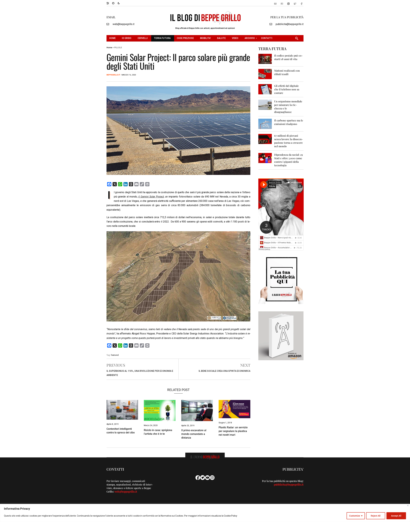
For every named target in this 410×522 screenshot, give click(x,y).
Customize (354, 515)
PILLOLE (118, 47)
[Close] (408, 505)
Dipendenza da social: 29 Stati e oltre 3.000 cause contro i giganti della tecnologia (288, 160)
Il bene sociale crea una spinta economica (224, 371)
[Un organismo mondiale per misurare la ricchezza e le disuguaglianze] (265, 104)
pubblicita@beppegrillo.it (289, 24)
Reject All (376, 515)
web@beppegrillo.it (123, 24)
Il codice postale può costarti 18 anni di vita (288, 57)
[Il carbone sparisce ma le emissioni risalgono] (265, 123)
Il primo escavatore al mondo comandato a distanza (193, 434)
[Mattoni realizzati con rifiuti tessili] (265, 73)
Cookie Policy (230, 515)
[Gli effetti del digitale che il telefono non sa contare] (265, 88)
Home (109, 47)
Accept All (396, 515)
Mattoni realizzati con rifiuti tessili (287, 72)
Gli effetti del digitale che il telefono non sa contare (286, 89)
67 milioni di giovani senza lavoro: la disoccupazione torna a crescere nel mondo (288, 141)
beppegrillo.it (113, 75)
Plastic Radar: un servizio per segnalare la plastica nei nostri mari (233, 431)
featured (115, 355)
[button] (109, 3)
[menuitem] (113, 38)
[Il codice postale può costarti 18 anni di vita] (265, 58)
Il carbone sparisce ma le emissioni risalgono (288, 122)
